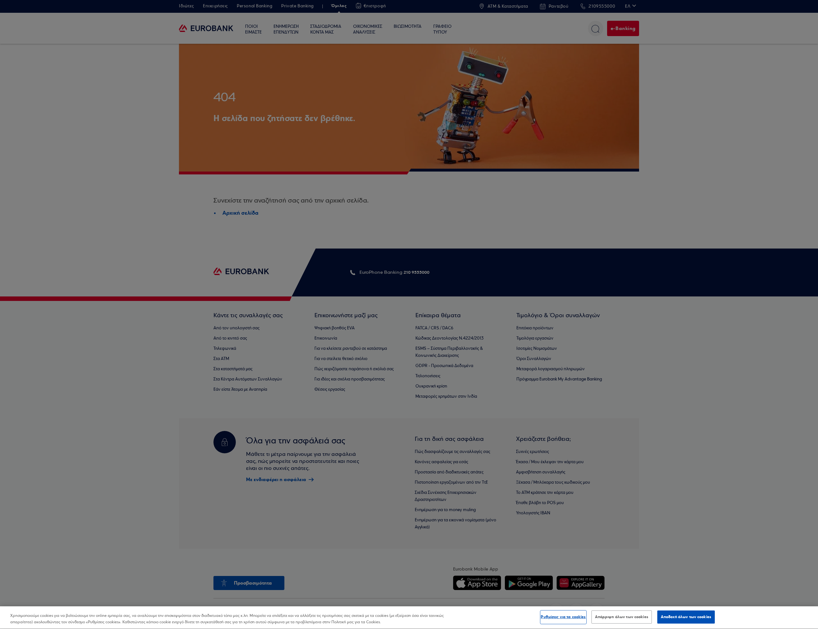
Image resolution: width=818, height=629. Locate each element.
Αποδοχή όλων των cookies (686, 616)
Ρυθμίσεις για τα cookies (563, 616)
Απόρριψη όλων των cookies (621, 616)
